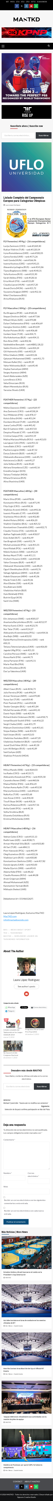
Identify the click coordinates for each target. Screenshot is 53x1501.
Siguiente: (27, 1108)
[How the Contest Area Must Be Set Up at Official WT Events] (27, 1348)
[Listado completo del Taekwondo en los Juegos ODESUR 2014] (13, 1023)
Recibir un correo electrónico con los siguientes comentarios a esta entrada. (24, 1201)
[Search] (48, 46)
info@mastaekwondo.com (15, 920)
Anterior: (25, 1101)
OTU (27, 2)
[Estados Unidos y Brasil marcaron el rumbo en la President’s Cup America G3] (27, 1252)
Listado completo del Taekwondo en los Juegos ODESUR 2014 (12, 1032)
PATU (12, 2)
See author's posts (26, 986)
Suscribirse (42, 1086)
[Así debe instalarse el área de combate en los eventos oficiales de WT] (27, 1300)
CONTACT (17, 1481)
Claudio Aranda (18, 1326)
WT (7, 2)
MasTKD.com (10, 916)
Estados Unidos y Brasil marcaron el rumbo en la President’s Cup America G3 (22, 1273)
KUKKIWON (42, 2)
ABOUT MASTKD (32, 1481)
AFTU (33, 2)
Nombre (7, 1173)
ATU (22, 2)
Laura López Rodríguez (13, 205)
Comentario (9, 1139)
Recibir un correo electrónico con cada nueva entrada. (24, 1212)
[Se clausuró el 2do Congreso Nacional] (13, 1046)
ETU (17, 2)
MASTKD (8, 1277)
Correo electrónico (33, 1174)
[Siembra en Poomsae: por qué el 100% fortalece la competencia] (27, 1445)
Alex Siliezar (9, 1326)
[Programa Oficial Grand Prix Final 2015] (35, 1022)
